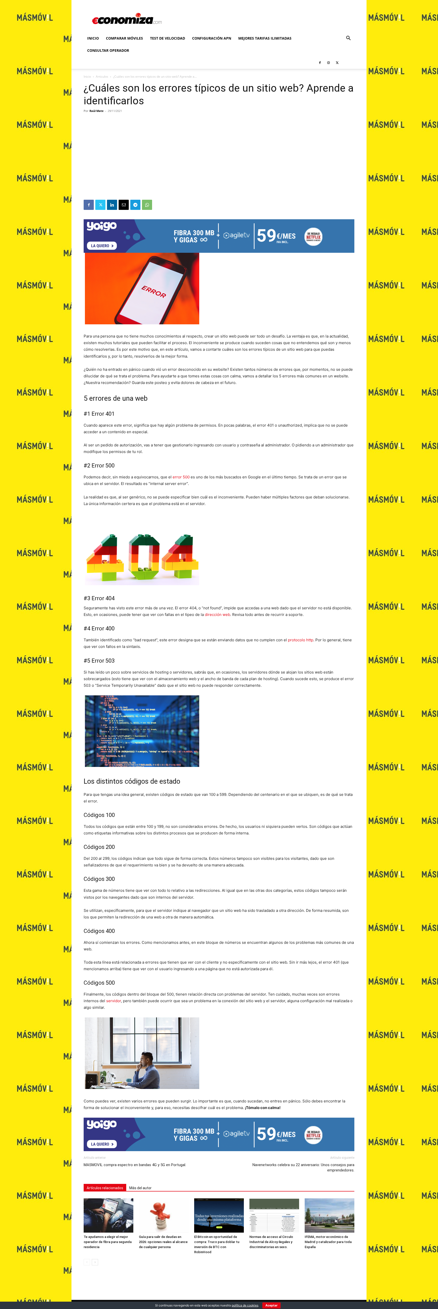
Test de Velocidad (167, 38)
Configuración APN (211, 38)
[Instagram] (328, 63)
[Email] (124, 205)
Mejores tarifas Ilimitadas (264, 38)
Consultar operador (108, 50)
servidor (113, 1000)
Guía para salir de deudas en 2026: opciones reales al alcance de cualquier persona (163, 1242)
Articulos (102, 76)
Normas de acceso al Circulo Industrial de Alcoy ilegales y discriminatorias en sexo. (271, 1242)
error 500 (181, 477)
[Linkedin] (112, 205)
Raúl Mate (96, 111)
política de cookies (245, 1305)
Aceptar (271, 1305)
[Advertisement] (219, 161)
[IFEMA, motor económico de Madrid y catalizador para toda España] (329, 1215)
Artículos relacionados (105, 1188)
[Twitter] (337, 63)
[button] (348, 38)
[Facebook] (320, 63)
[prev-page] (87, 1262)
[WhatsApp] (147, 205)
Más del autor (140, 1188)
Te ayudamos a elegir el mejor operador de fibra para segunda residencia (108, 1242)
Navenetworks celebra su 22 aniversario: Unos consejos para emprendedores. (303, 1167)
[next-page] (95, 1262)
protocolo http (300, 639)
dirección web (217, 614)
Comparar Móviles (124, 38)
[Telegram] (135, 205)
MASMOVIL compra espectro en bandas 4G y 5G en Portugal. (135, 1165)
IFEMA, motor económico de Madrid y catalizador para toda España (328, 1242)
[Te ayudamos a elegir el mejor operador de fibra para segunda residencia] (108, 1215)
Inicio (93, 38)
